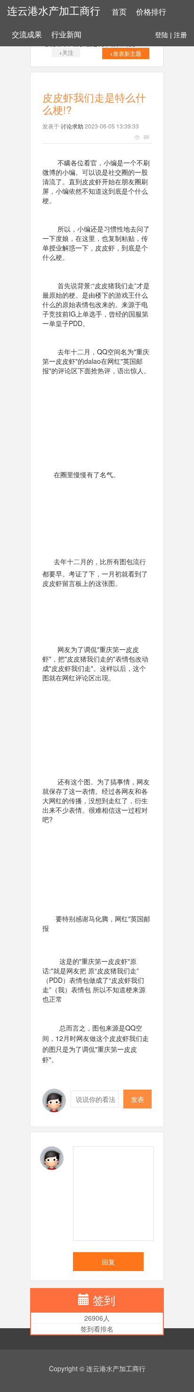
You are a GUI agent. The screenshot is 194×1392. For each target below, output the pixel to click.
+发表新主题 (125, 53)
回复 (108, 1261)
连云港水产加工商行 (53, 11)
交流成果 (27, 35)
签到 (104, 1299)
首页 (119, 12)
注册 (180, 35)
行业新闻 (66, 35)
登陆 (161, 35)
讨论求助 (72, 126)
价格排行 (151, 12)
